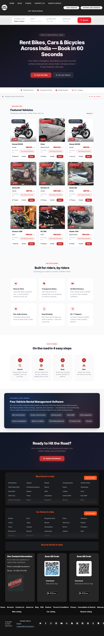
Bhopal (46, 483)
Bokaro (10, 518)
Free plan (89, 421)
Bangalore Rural (49, 518)
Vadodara (84, 518)
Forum (28, 3)
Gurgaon (29, 527)
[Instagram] (51, 623)
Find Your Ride (42, 75)
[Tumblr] (93, 623)
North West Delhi (13, 487)
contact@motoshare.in (21, 566)
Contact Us (40, 3)
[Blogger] (72, 623)
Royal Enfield (73, 234)
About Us (29, 607)
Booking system (56, 415)
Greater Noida (85, 483)
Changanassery (68, 483)
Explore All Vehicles (53, 458)
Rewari (44, 244)
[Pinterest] (88, 623)
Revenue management (19, 421)
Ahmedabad (12, 483)
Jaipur (28, 522)
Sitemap (100, 607)
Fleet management (86, 415)
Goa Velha (74, 156)
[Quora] (67, 623)
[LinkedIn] (56, 623)
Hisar (82, 531)
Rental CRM (70, 415)
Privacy (73, 607)
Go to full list (90, 478)
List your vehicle (35, 11)
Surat (10, 527)
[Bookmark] (99, 623)
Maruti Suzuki (45, 147)
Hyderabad (84, 487)
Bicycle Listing (86, 612)
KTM (42, 234)
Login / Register (71, 7)
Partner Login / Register (91, 7)
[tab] (24, 140)
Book (31, 156)
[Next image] (33, 130)
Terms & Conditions (61, 607)
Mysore (46, 522)
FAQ (42, 607)
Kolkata (28, 491)
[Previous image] (13, 130)
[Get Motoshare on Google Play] (52, 594)
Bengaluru (47, 500)
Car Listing (51, 612)
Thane (16, 200)
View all (89, 113)
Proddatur (84, 527)
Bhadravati (12, 531)
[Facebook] (46, 623)
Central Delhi (67, 495)
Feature (48, 607)
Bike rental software (18, 415)
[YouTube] (62, 623)
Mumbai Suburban (14, 500)
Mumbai (65, 500)
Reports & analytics (38, 421)
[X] (40, 623)
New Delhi (11, 491)
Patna (44, 156)
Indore (65, 487)
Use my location (96, 96)
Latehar (65, 491)
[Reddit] (83, 623)
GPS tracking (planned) (56, 421)
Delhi (72, 244)
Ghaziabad (48, 495)
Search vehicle (54, 3)
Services (10, 607)
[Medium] (77, 623)
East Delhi (84, 495)
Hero (13, 234)
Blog (20, 3)
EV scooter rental (75, 421)
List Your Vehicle (64, 75)
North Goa (11, 495)
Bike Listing (16, 612)
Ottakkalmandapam (33, 487)
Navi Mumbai (16, 244)
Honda (14, 147)
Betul (82, 500)
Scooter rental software (38, 415)
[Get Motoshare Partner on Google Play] (84, 594)
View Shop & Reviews (27, 151)
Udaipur (29, 483)
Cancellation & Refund (86, 607)
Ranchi (16, 156)
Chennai (47, 535)
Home (12, 3)
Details (24, 156)
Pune (82, 491)
